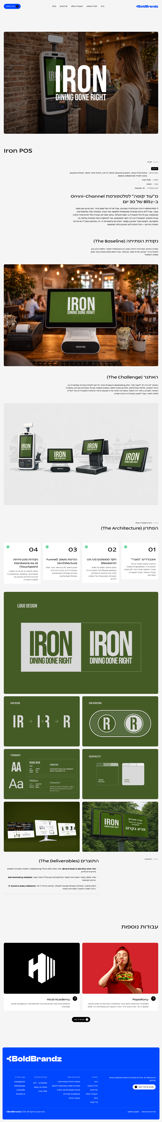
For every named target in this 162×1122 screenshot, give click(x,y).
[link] (42, 968)
